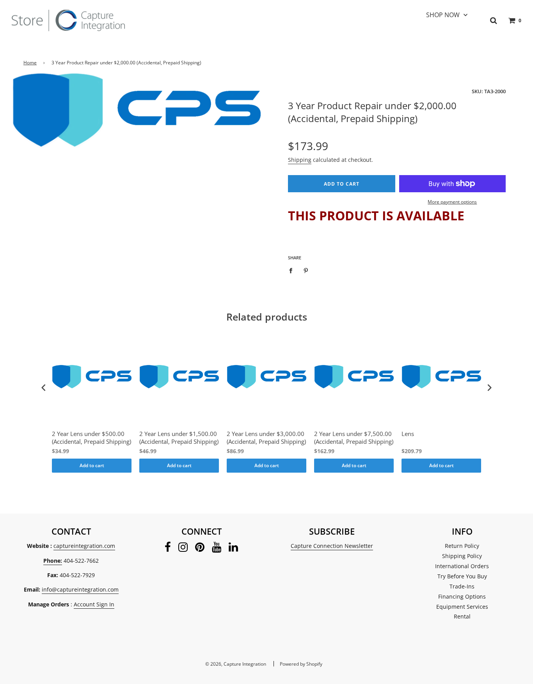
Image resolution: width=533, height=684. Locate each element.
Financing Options (462, 596)
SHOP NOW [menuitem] (443, 15)
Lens (408, 434)
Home (30, 62)
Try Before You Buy (462, 576)
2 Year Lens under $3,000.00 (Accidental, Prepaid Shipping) (266, 437)
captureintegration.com (84, 545)
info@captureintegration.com (80, 589)
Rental (462, 616)
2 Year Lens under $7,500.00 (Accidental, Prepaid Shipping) (353, 437)
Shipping (299, 159)
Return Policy (462, 545)
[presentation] (43, 388)
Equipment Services (462, 606)
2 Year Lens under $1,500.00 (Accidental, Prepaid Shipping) (179, 437)
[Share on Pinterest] (306, 270)
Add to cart (92, 465)
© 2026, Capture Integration (235, 664)
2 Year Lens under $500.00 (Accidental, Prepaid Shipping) (91, 437)
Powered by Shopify (301, 664)
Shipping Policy (462, 556)
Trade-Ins (461, 586)
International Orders (462, 566)
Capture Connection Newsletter (332, 545)
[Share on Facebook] (293, 270)
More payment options (452, 201)
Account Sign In (94, 604)
